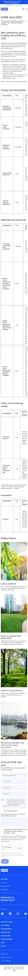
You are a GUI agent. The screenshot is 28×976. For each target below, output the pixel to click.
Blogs (2, 942)
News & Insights (5, 935)
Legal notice (4, 954)
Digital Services (5, 932)
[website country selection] (23, 9)
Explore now (16, 2)
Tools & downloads (6, 939)
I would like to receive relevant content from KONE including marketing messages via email (15, 831)
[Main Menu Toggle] (26, 9)
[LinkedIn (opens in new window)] (10, 913)
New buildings (5, 925)
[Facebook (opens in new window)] (2, 913)
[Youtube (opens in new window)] (25, 913)
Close (26, 2)
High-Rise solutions (7, 922)
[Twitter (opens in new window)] (17, 913)
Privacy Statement (5, 841)
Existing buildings (6, 929)
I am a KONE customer (10, 811)
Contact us (4, 882)
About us (3, 946)
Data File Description (6, 957)
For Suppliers (4, 889)
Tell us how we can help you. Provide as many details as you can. (13, 815)
